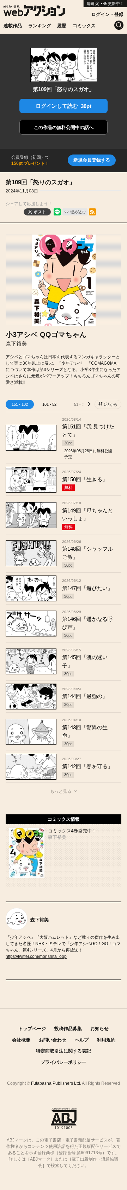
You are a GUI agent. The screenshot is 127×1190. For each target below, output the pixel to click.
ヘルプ (82, 1040)
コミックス (84, 25)
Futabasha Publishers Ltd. (56, 1083)
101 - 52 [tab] (49, 404)
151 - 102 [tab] (20, 404)
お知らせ (99, 1028)
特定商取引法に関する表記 (63, 1051)
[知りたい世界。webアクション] (34, 12)
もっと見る (60, 791)
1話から (110, 404)
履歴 (61, 25)
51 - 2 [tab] (79, 404)
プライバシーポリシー (63, 1062)
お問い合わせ (52, 1040)
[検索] (118, 25)
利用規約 (106, 1040)
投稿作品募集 (68, 1028)
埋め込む (78, 212)
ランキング (39, 25)
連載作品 (13, 25)
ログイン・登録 (107, 14)
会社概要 (21, 1040)
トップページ (32, 1028)
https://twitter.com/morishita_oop (36, 956)
